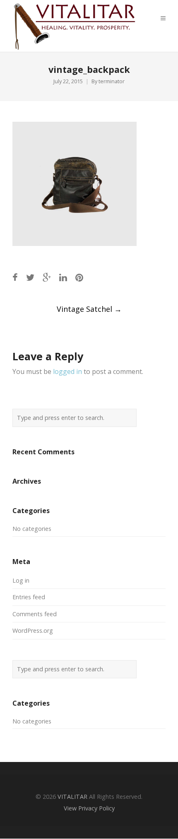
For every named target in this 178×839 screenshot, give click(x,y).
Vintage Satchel (89, 309)
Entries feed (28, 597)
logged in (67, 371)
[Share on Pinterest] (79, 277)
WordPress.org (32, 630)
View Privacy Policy (89, 808)
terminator (112, 81)
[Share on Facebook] (15, 277)
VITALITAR (72, 796)
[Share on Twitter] (30, 277)
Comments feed (34, 614)
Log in (20, 580)
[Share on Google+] (47, 277)
